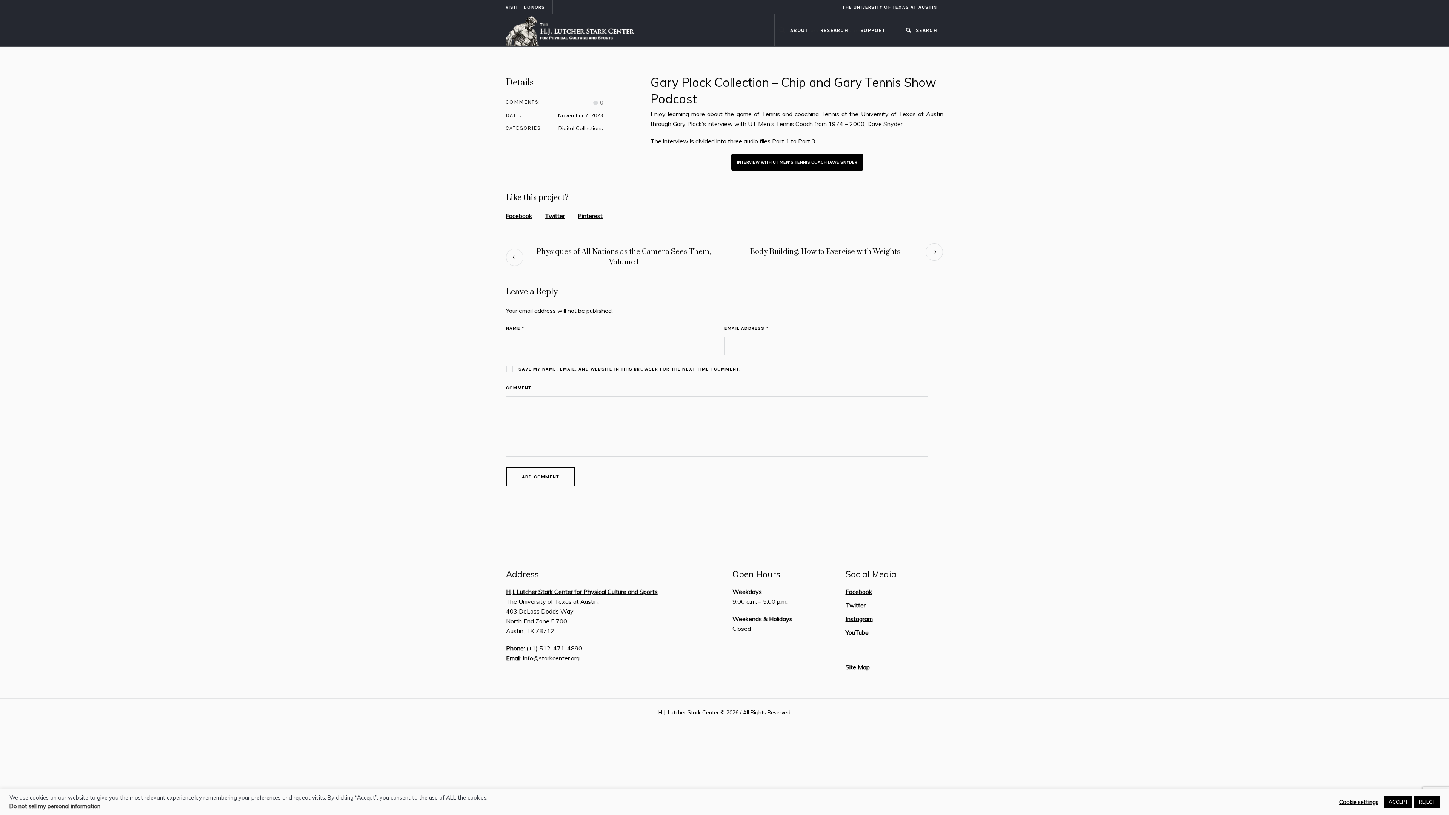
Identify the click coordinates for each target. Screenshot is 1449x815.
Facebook (519, 216)
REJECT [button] (1427, 802)
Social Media (871, 574)
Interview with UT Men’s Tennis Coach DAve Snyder (797, 162)
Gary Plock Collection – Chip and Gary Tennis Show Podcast (793, 90)
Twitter (555, 216)
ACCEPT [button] (1398, 802)
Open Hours (756, 574)
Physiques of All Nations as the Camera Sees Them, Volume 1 (624, 257)
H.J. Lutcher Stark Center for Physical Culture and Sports (582, 591)
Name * (515, 328)
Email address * (746, 328)
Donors (534, 7)
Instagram (859, 619)
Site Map (858, 667)
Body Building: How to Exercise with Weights (825, 252)
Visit (512, 7)
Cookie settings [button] (1358, 802)
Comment (518, 388)
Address (522, 574)
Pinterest (590, 216)
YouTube (857, 632)
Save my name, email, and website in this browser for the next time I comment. (629, 369)
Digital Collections (580, 128)
